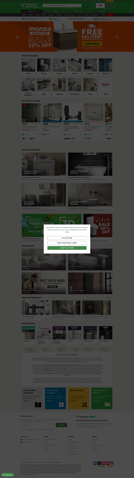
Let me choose (67, 238)
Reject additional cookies (67, 243)
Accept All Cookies (67, 248)
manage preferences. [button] (65, 229)
